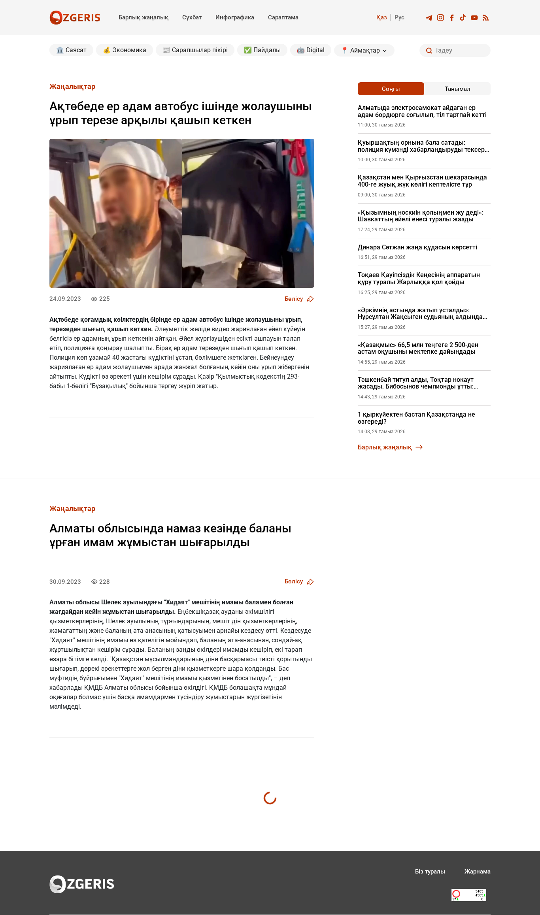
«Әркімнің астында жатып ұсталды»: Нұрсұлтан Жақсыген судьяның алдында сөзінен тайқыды (420, 314)
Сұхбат (192, 17)
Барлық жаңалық (143, 17)
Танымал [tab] (457, 88)
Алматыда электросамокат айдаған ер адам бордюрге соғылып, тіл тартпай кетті (422, 111)
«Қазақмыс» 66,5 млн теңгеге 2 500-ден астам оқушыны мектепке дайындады (418, 348)
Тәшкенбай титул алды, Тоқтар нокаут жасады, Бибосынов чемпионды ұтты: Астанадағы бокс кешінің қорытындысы (419, 383)
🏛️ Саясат (71, 50)
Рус (399, 17)
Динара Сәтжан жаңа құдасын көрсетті (417, 247)
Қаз (381, 17)
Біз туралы (430, 871)
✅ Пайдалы (262, 50)
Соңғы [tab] (391, 88)
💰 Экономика (124, 50)
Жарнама (477, 871)
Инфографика (234, 17)
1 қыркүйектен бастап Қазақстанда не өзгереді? (416, 418)
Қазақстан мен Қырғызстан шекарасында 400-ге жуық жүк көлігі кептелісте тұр (422, 181)
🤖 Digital (311, 50)
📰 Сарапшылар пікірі (195, 50)
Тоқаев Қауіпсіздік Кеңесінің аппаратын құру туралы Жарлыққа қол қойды (419, 278)
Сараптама (283, 17)
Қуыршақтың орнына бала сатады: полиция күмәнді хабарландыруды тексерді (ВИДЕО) (424, 146)
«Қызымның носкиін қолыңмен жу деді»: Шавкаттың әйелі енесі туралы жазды (420, 216)
